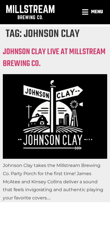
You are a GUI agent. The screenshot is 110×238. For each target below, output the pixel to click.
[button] (93, 12)
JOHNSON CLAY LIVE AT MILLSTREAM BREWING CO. (54, 57)
